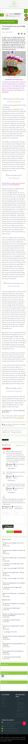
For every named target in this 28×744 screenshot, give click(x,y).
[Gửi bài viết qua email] (19, 33)
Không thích (11, 468)
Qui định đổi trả (20, 716)
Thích (14, 466)
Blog (2, 701)
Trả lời (10, 466)
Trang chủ (3, 697)
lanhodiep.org (16, 737)
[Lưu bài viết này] (25, 33)
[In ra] (22, 33)
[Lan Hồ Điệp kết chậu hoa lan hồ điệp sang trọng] (14, 4)
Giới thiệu (3, 699)
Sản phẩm (3, 706)
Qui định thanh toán (22, 713)
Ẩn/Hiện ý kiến (7, 448)
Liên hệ (3, 703)
